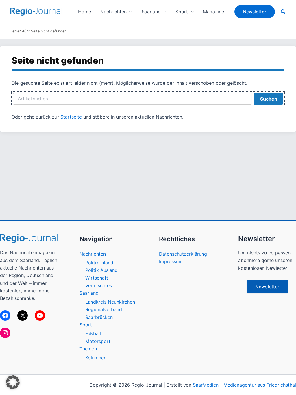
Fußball (93, 333)
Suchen (268, 99)
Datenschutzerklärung (183, 254)
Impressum (171, 261)
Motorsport (97, 341)
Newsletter (267, 286)
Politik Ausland (101, 270)
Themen (88, 349)
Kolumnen (95, 358)
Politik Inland (99, 262)
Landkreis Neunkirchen (110, 302)
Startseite (71, 117)
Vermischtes (98, 285)
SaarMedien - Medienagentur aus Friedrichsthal (244, 385)
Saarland (89, 293)
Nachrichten (92, 254)
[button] (129, 11)
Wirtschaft (96, 278)
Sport (85, 325)
